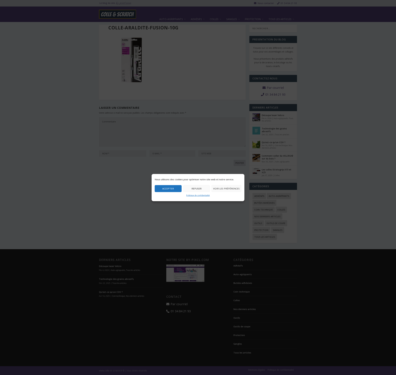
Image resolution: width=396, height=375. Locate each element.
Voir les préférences (226, 188)
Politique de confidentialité (198, 195)
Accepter (168, 188)
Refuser (197, 188)
